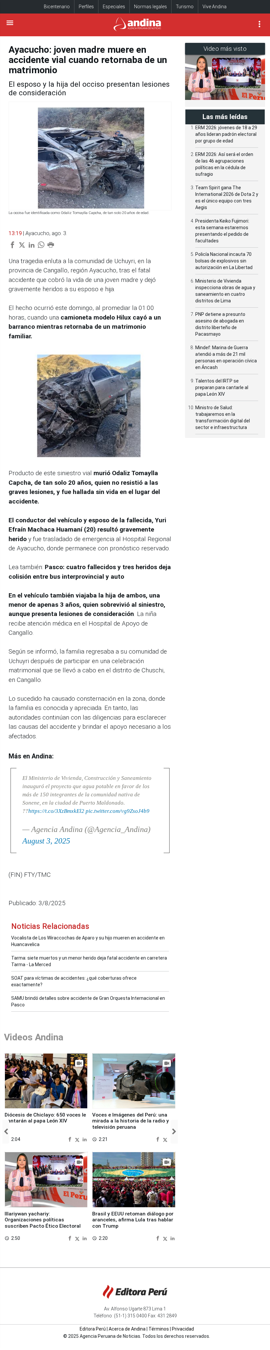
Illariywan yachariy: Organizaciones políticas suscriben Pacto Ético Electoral (43, 1220)
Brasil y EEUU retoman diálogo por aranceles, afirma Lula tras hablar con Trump (133, 1220)
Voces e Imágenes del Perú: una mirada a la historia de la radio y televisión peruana (130, 1121)
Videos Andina (33, 1037)
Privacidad (183, 1329)
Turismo (185, 6)
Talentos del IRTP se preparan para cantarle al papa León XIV (221, 387)
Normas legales (150, 6)
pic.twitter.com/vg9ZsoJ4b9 (117, 811)
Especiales (114, 6)
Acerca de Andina (127, 1329)
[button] (5, 1132)
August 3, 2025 (46, 841)
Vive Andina (214, 6)
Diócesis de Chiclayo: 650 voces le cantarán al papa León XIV (45, 1118)
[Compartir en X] (78, 1139)
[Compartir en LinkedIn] (85, 1139)
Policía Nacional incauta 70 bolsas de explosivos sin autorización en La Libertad (224, 261)
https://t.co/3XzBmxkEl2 (56, 811)
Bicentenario (57, 6)
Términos (158, 1329)
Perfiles (86, 6)
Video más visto (225, 48)
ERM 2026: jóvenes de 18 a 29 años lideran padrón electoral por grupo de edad (226, 134)
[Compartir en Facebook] (70, 1139)
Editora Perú (93, 1329)
